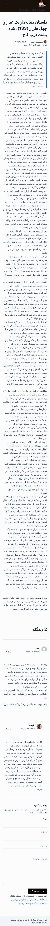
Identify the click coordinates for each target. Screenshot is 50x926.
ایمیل (44, 832)
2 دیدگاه (27, 45)
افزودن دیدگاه (40, 859)
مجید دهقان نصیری (32, 9)
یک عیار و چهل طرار (40, 45)
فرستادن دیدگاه (37, 891)
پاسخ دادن (7, 651)
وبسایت (43, 845)
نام (45, 819)
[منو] (5, 6)
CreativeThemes (39, 922)
